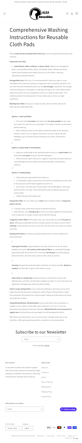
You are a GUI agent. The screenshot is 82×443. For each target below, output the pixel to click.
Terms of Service (47, 382)
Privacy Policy (46, 397)
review (46, 345)
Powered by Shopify (29, 436)
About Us (44, 368)
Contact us (45, 372)
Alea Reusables (19, 436)
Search (43, 377)
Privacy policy (51, 436)
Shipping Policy (46, 392)
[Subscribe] (57, 339)
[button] (4, 13)
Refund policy (46, 387)
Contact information (71, 438)
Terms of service (61, 436)
